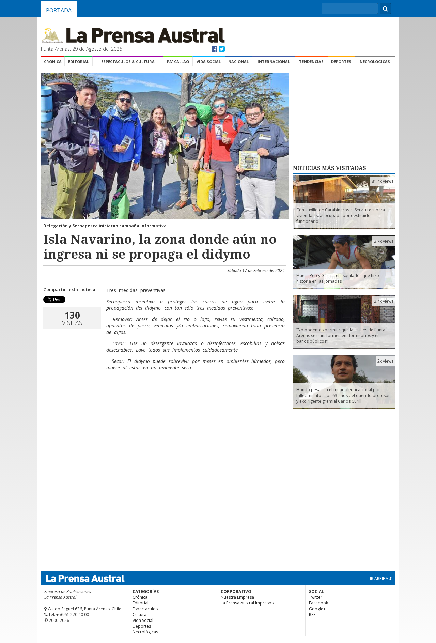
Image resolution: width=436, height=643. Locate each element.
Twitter (315, 597)
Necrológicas (375, 61)
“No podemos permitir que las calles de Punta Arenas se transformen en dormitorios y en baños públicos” (340, 335)
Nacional (238, 61)
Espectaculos (145, 609)
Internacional (274, 61)
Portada (59, 10)
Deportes (341, 61)
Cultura (139, 614)
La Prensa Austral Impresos (247, 603)
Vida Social (209, 61)
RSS (312, 614)
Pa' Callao (178, 61)
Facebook (318, 603)
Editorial (78, 61)
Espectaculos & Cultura (128, 61)
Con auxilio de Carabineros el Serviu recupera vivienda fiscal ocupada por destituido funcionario (340, 215)
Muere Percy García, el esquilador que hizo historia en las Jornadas (337, 278)
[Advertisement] (164, 398)
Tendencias (311, 61)
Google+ (317, 609)
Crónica (53, 61)
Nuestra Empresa (237, 597)
